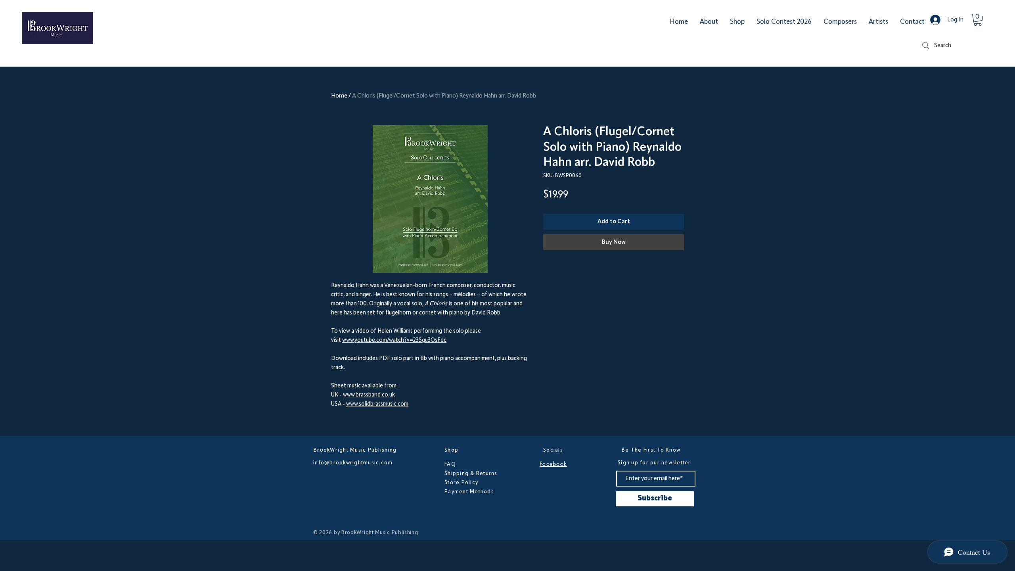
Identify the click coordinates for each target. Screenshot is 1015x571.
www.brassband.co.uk (369, 395)
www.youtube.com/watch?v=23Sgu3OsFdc (394, 340)
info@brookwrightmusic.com (353, 463)
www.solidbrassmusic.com (377, 404)
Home (339, 96)
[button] (978, 20)
